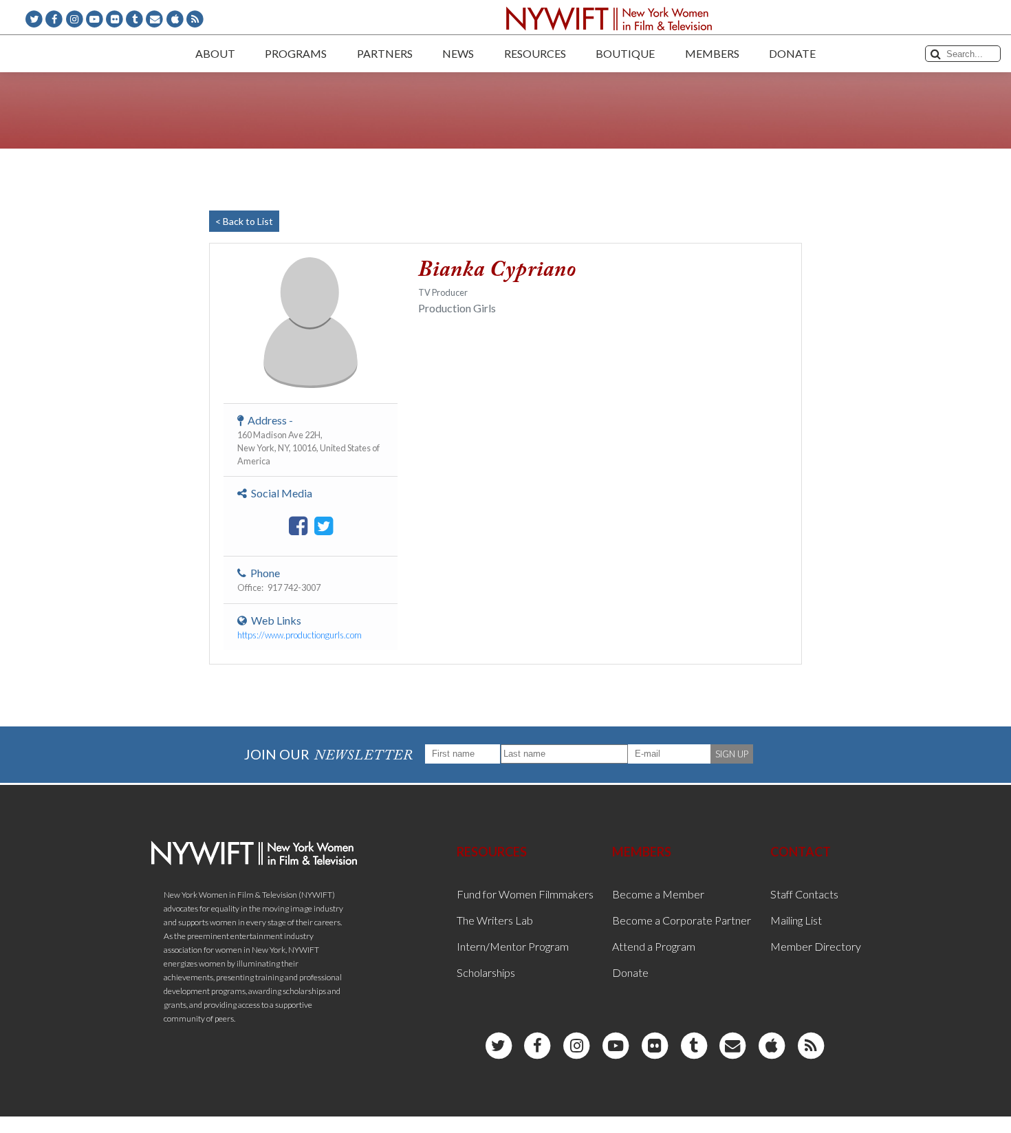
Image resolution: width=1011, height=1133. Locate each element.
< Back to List (244, 221)
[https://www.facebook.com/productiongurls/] (298, 526)
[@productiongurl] (323, 526)
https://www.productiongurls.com (299, 634)
